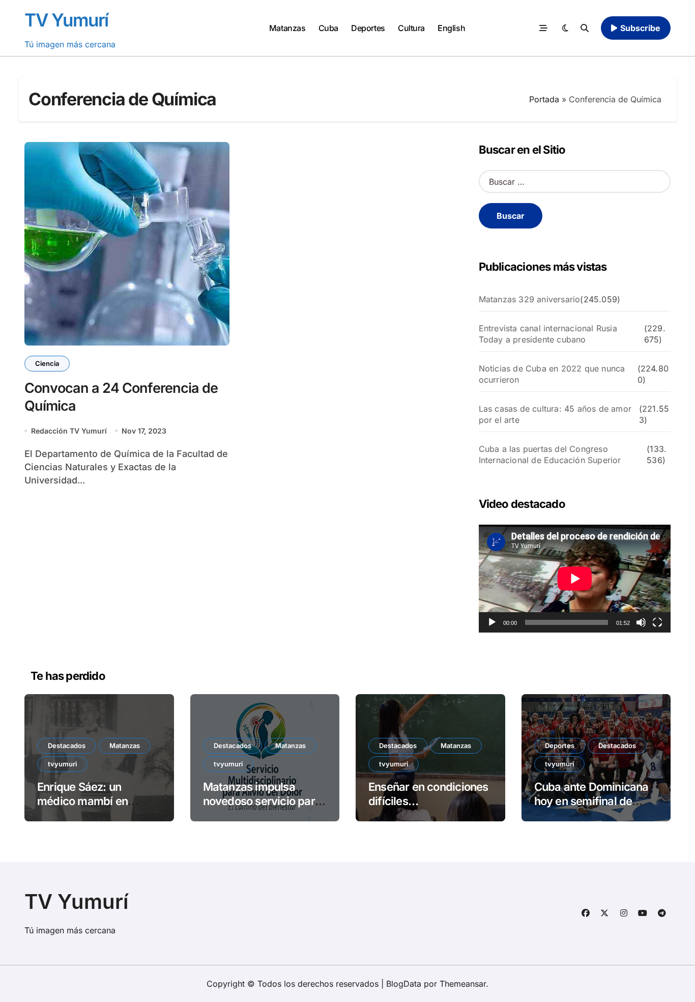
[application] (575, 579)
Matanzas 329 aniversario (530, 299)
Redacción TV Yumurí (69, 430)
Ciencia (47, 363)
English (451, 28)
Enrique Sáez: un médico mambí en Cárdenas (82, 801)
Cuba (328, 28)
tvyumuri (62, 764)
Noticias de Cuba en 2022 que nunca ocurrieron (552, 374)
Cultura (411, 28)
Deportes (368, 28)
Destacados (66, 745)
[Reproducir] (492, 622)
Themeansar (463, 984)
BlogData (403, 984)
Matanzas (287, 28)
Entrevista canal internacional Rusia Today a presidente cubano (548, 334)
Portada (544, 99)
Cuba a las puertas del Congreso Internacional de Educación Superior (550, 454)
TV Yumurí (66, 20)
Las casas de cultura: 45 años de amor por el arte (555, 414)
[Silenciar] (641, 622)
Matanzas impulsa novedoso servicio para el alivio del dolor (262, 801)
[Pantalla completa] (657, 622)
